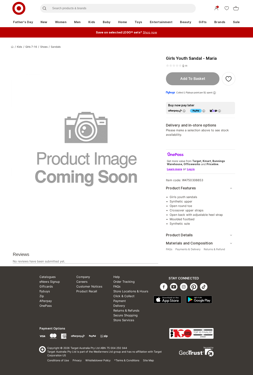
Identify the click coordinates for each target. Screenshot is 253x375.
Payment (119, 301)
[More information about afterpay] (184, 111)
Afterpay (45, 301)
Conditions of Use (58, 360)
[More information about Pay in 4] (203, 111)
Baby (107, 22)
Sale (236, 22)
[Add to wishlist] (228, 78)
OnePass (45, 306)
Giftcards (46, 286)
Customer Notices (89, 286)
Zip (41, 296)
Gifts (203, 22)
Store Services (123, 320)
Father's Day (23, 22)
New (44, 22)
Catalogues (47, 277)
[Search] (44, 8)
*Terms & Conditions (126, 360)
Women (61, 22)
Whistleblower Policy (98, 360)
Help (116, 277)
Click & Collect (123, 296)
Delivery (119, 306)
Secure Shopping (125, 315)
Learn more (174, 169)
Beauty (185, 22)
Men (77, 22)
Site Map (148, 360)
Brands (219, 22)
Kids (91, 22)
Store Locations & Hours (130, 291)
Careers (81, 281)
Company (83, 277)
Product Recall (86, 291)
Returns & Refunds (126, 310)
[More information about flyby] (214, 92)
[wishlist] (226, 8)
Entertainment (161, 22)
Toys (138, 22)
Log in (191, 169)
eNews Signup (49, 281)
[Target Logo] (18, 8)
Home (122, 22)
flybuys (44, 291)
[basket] (236, 8)
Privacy (77, 360)
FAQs (117, 286)
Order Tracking (124, 281)
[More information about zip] (219, 111)
